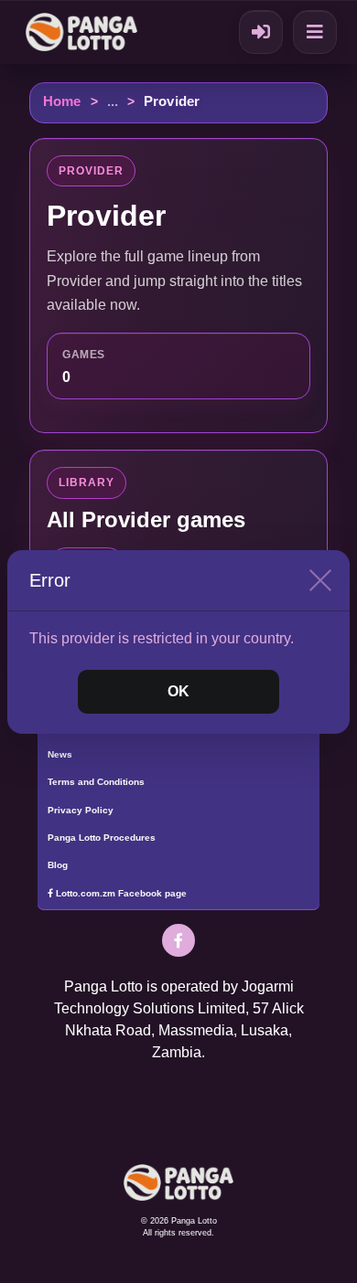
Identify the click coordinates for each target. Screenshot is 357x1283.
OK (178, 691)
